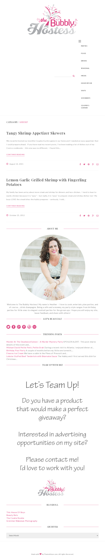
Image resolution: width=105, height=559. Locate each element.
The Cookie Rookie (15, 518)
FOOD (83, 53)
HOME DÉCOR (86, 83)
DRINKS (84, 61)
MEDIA (83, 76)
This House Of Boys (15, 512)
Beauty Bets (12, 515)
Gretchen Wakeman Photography (21, 521)
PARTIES (84, 46)
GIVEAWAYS (85, 98)
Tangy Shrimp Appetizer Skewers (35, 133)
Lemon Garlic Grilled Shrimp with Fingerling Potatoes (46, 182)
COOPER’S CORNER (85, 106)
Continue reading (15, 154)
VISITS (83, 90)
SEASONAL (85, 68)
